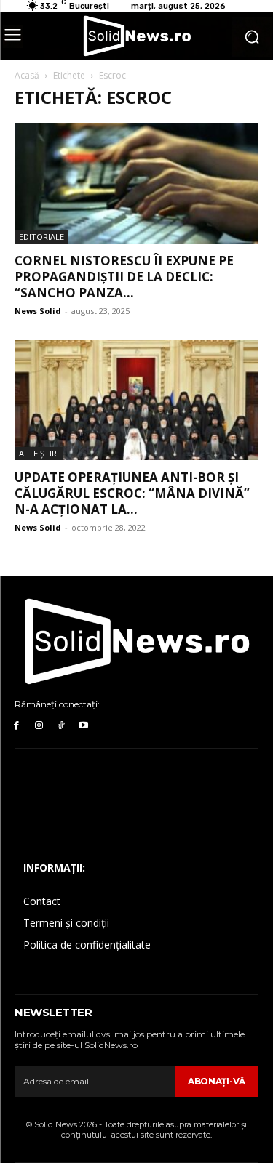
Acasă (27, 75)
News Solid (38, 310)
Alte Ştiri (39, 453)
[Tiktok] (61, 725)
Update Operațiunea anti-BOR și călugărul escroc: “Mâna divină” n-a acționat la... (132, 493)
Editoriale (41, 236)
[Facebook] (16, 725)
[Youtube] (83, 725)
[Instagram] (39, 725)
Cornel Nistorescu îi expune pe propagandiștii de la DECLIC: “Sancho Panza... (124, 276)
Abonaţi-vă (216, 1081)
